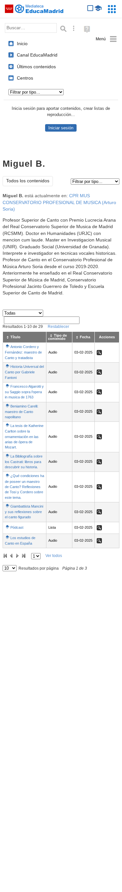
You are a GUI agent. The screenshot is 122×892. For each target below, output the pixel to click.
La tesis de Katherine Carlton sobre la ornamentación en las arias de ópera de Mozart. (24, 436)
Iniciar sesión (60, 127)
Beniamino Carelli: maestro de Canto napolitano (21, 411)
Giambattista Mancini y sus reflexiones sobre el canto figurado (24, 511)
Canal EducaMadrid (37, 55)
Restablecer (58, 327)
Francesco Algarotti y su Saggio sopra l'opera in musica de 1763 (24, 391)
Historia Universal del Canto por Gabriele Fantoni (24, 372)
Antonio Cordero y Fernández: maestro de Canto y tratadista (23, 352)
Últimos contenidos (36, 66)
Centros (25, 78)
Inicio (22, 43)
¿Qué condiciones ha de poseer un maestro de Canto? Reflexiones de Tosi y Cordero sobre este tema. (24, 486)
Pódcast (16, 527)
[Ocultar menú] (106, 39)
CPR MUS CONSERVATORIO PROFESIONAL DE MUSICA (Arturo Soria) (59, 202)
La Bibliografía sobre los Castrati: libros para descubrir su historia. (24, 461)
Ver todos (53, 556)
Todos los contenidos (27, 180)
